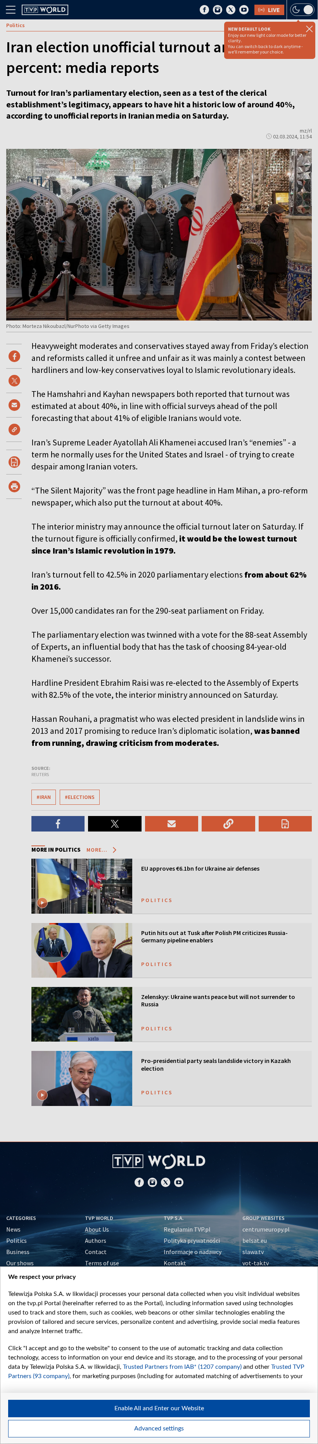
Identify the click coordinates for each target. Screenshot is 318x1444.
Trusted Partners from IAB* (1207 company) (182, 1367)
